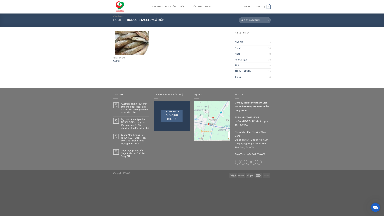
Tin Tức (209, 7)
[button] (375, 207)
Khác (237, 54)
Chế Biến (239, 42)
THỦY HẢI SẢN (243, 71)
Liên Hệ (184, 7)
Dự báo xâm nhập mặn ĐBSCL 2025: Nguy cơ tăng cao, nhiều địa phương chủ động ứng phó (135, 123)
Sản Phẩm (170, 7)
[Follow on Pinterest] (259, 162)
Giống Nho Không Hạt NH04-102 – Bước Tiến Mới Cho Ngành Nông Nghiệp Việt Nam (133, 139)
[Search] (149, 7)
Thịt (237, 65)
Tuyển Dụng (196, 7)
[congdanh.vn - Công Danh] (128, 7)
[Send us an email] (253, 162)
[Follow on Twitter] (248, 162)
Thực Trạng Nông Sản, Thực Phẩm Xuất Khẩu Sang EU (133, 153)
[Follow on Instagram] (242, 162)
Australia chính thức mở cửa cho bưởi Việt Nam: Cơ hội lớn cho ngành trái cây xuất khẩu (134, 108)
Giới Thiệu (157, 7)
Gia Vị (238, 48)
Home (117, 20)
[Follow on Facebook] (237, 162)
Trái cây (239, 77)
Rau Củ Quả (241, 59)
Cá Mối (116, 61)
